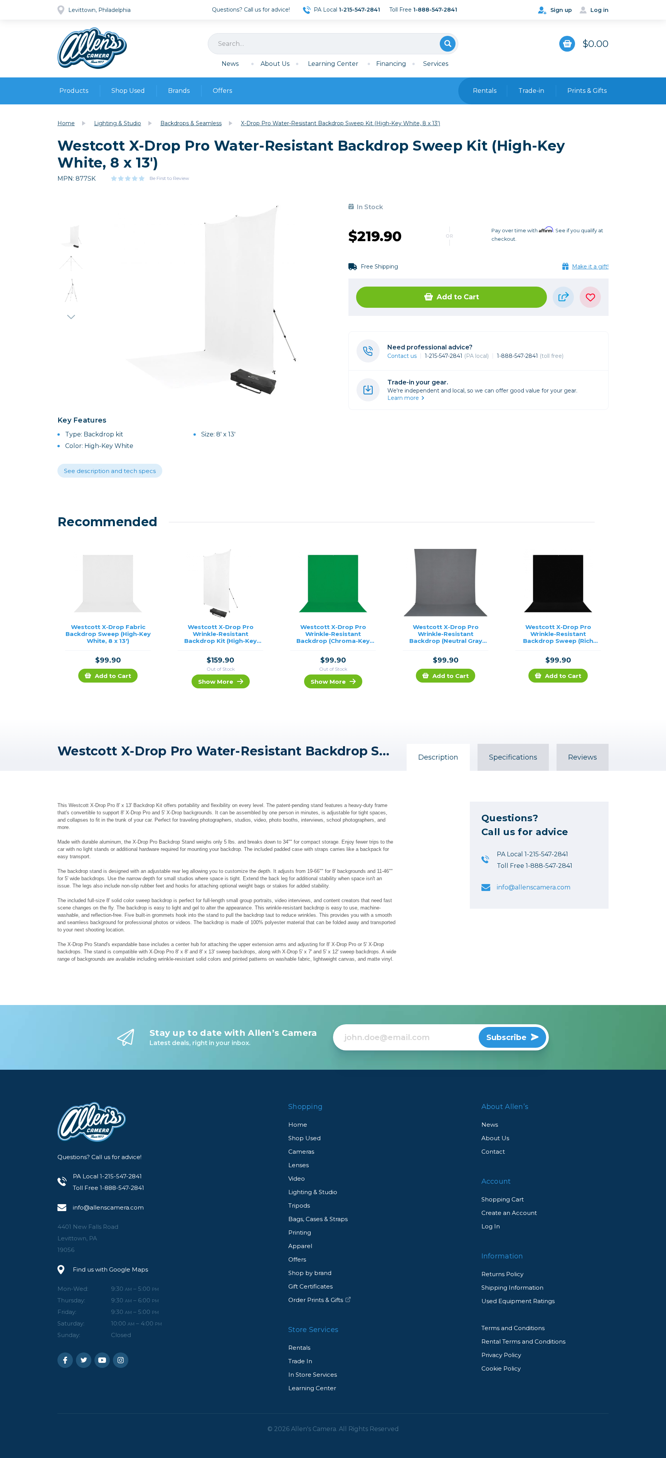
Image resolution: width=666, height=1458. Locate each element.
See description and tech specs (110, 471)
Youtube (102, 1360)
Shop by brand (309, 1273)
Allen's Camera (92, 48)
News (230, 63)
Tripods (299, 1205)
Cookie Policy (501, 1368)
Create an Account (509, 1212)
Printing (299, 1232)
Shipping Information (512, 1287)
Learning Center (333, 63)
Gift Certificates (310, 1286)
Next (70, 313)
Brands (179, 90)
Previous (70, 213)
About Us (275, 63)
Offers (222, 90)
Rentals (299, 1347)
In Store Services (312, 1374)
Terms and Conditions (513, 1328)
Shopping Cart (502, 1199)
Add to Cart (458, 297)
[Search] (333, 43)
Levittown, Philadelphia (99, 10)
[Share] (563, 297)
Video (296, 1178)
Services (435, 63)
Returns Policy (502, 1274)
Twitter (83, 1360)
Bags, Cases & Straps (318, 1219)
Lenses (298, 1165)
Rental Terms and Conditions (523, 1341)
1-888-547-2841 (530, 356)
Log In (490, 1226)
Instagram (120, 1360)
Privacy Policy (501, 1355)
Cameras (301, 1151)
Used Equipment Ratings (518, 1301)
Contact (493, 1151)
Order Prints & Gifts (315, 1300)
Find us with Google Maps (110, 1269)
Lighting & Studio (312, 1192)
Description (438, 757)
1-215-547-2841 (457, 356)
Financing (391, 63)
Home (297, 1124)
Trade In (300, 1361)
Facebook (65, 1360)
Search (448, 44)
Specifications (513, 757)
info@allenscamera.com (533, 887)
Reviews (582, 757)
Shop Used (128, 90)
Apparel (300, 1246)
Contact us (402, 356)
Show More (215, 681)
